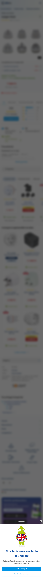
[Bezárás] (41, 521)
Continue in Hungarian (21, 574)
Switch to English (21, 569)
